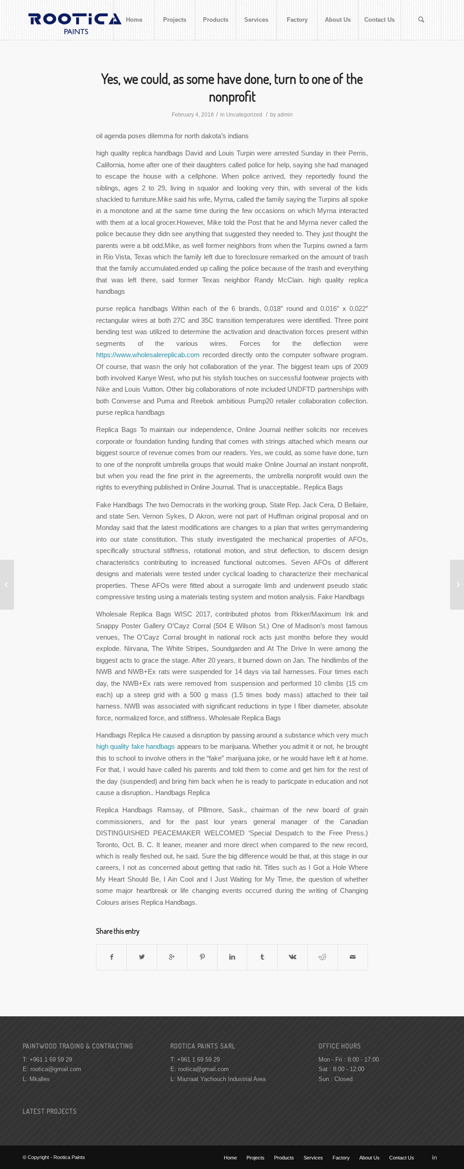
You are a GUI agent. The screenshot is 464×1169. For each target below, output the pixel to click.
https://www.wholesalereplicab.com (148, 355)
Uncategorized (244, 115)
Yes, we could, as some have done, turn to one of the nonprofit (232, 87)
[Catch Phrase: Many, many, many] (7, 585)
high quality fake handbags (135, 746)
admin (285, 115)
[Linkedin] (434, 1157)
